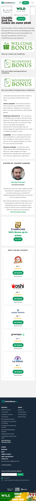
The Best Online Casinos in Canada (8, 422)
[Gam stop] (17, 489)
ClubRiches (6, 12)
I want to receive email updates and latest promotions (16, 480)
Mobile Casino (6, 454)
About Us (21, 409)
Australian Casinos (7, 414)
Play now (18, 239)
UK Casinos (4, 416)
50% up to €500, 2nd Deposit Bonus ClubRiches (14, 72)
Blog (3, 452)
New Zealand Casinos (7, 419)
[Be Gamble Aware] (10, 489)
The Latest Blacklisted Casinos (8, 430)
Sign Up (20, 474)
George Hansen (18, 182)
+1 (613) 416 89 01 (6, 464)
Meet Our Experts (7, 456)
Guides (3, 447)
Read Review (18, 276)
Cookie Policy (22, 412)
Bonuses (4, 449)
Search (25, 2)
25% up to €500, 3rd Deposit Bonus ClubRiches (18, 90)
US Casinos (4, 412)
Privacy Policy (22, 414)
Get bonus (21, 18)
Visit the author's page (18, 212)
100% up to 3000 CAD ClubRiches (13, 54)
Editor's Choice (6, 409)
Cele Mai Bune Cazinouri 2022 (6, 441)
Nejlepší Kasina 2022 (7, 434)
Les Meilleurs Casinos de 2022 (8, 437)
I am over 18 (6, 478)
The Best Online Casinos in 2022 (8, 426)
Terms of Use (22, 416)
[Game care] (24, 489)
